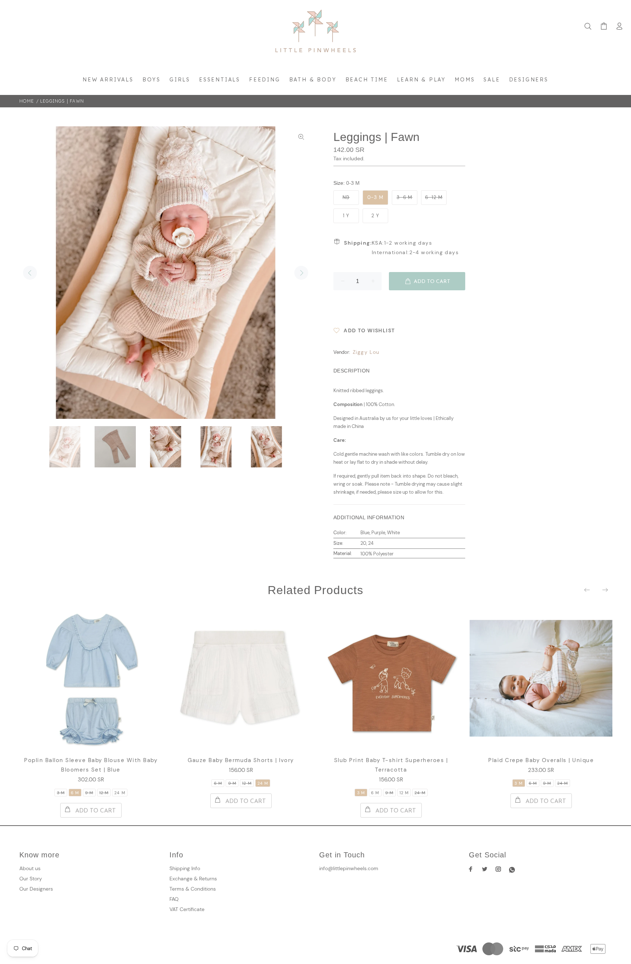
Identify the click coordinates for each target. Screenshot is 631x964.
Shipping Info (184, 868)
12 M (103, 792)
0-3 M (375, 197)
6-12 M (434, 197)
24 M (119, 792)
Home (26, 101)
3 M (61, 792)
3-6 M (405, 197)
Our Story (30, 878)
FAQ (174, 899)
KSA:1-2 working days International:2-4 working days (401, 248)
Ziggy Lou (366, 352)
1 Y (346, 216)
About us (30, 868)
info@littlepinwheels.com (348, 868)
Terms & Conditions (192, 888)
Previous (30, 273)
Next (301, 273)
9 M (89, 792)
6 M (75, 792)
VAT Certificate (186, 909)
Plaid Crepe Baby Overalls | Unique (541, 760)
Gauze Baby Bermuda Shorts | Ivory (241, 760)
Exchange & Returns (193, 878)
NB (346, 197)
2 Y (375, 216)
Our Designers (36, 888)
